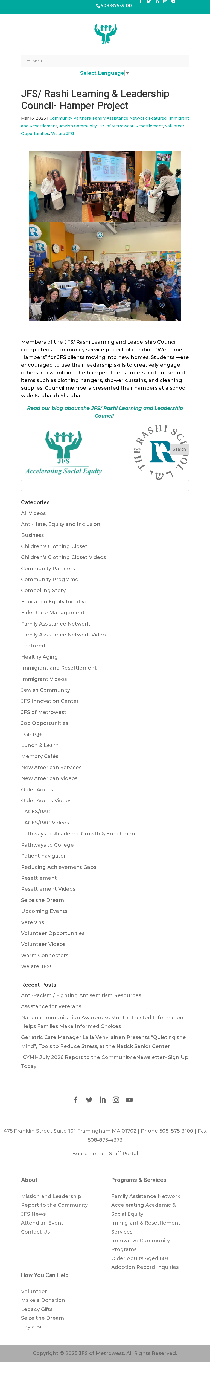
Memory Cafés (39, 756)
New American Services (51, 768)
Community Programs (49, 580)
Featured (158, 118)
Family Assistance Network (120, 118)
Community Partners (70, 118)
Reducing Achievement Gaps (58, 867)
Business (32, 535)
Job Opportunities (44, 723)
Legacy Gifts (36, 1309)
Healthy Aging (39, 657)
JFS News (33, 1214)
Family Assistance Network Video (63, 635)
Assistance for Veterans (51, 1006)
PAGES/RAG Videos (45, 823)
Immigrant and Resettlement (59, 668)
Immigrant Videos (44, 679)
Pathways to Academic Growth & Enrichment (79, 834)
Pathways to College (47, 845)
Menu (37, 61)
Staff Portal (123, 1154)
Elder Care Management (53, 613)
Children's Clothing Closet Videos (63, 557)
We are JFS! (62, 133)
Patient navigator (43, 856)
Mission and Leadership (51, 1196)
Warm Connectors (44, 956)
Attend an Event (42, 1223)
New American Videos (49, 778)
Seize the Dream (42, 900)
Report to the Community (54, 1205)
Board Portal (88, 1154)
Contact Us (35, 1232)
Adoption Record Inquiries (145, 1267)
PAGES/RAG (36, 812)
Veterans (32, 922)
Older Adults (37, 790)
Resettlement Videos (48, 889)
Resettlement (149, 125)
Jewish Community (78, 125)
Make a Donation (43, 1300)
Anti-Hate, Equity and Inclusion (60, 524)
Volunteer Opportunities (52, 933)
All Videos (33, 513)
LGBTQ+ (31, 734)
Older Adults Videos (46, 801)
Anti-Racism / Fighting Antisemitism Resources (81, 995)
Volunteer (34, 1292)
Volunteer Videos (43, 944)
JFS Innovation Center (50, 701)
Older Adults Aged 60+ (140, 1258)
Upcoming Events (44, 911)
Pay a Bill (32, 1327)
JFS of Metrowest (116, 125)
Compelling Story (43, 590)
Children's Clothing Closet (54, 546)
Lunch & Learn (40, 745)
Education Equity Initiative (54, 602)
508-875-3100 (116, 5)
